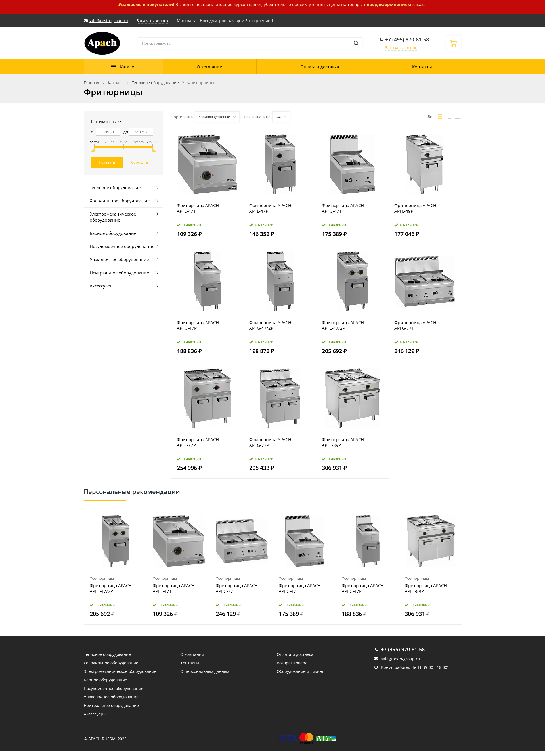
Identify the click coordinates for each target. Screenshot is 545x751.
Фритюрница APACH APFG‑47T (343, 208)
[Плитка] (440, 116)
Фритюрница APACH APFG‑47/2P (270, 325)
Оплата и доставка (319, 67)
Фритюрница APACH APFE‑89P (343, 442)
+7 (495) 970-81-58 (407, 39)
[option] (115, 566)
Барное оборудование (113, 233)
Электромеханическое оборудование (113, 217)
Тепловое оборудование (115, 187)
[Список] (448, 116)
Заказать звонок (401, 47)
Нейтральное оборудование (119, 273)
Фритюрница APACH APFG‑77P (270, 442)
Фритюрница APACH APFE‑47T (198, 208)
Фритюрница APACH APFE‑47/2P (343, 325)
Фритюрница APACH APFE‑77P (198, 442)
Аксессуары (102, 286)
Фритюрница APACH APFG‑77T (415, 325)
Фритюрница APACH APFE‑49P (415, 208)
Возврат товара (292, 663)
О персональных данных (204, 671)
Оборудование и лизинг (300, 671)
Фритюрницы (102, 578)
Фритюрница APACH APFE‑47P (270, 208)
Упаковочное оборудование (119, 259)
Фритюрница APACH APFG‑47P (198, 325)
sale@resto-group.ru (108, 20)
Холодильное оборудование (120, 200)
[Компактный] (457, 116)
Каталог (128, 67)
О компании (210, 67)
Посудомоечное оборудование (122, 246)
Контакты (422, 67)
